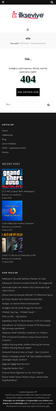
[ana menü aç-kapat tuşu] (28, 29)
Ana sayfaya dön (28, 92)
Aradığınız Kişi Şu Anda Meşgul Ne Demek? (22, 308)
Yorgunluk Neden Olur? (12, 368)
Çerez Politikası (9, 143)
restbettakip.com (20, 403)
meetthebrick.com (42, 397)
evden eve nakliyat (45, 403)
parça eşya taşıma (29, 406)
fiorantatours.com (14, 406)
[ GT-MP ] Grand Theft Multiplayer (18, 191)
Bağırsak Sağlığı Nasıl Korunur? (16, 364)
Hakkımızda (7, 135)
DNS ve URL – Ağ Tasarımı (14, 316)
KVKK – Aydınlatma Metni (14, 148)
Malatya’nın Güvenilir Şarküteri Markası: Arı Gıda (24, 278)
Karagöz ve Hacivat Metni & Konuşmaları (20, 303)
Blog (4, 139)
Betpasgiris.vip (9, 400)
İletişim (5, 152)
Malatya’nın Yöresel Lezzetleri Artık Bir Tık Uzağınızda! (27, 283)
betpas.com (8, 403)
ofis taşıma (32, 403)
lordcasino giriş (43, 406)
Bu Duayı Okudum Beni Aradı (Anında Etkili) (22, 299)
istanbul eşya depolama (15, 395)
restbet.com (47, 400)
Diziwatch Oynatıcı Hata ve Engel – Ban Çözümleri (25, 352)
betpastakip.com (35, 400)
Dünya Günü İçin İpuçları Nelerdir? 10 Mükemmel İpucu (27, 295)
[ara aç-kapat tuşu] (52, 2)
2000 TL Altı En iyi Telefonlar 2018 (18, 255)
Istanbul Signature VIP (28, 392)
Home (5, 130)
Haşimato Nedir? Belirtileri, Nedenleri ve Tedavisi (24, 332)
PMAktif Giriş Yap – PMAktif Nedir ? (18, 312)
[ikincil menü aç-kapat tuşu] (3, 2)
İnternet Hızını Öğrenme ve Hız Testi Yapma (22, 372)
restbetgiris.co (21, 400)
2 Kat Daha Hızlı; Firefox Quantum (18, 223)
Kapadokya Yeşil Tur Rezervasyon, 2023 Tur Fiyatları (26, 321)
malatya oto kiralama (25, 397)
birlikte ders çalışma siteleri (36, 395)
